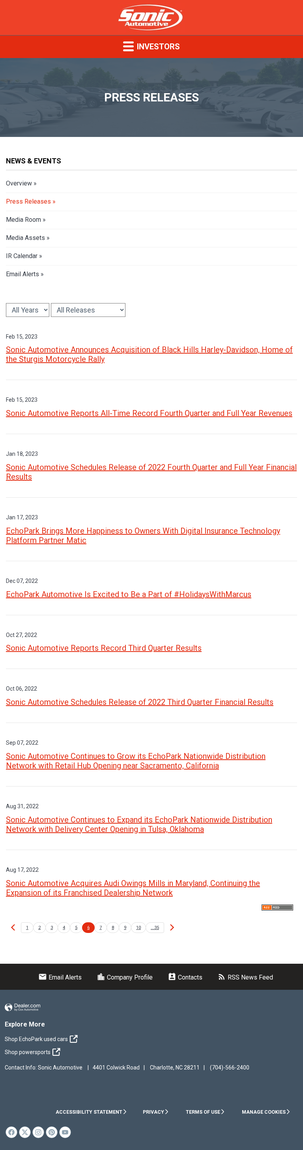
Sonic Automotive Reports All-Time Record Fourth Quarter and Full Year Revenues (149, 413)
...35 (155, 927)
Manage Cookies (264, 1112)
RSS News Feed (245, 977)
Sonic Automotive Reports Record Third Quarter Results (104, 648)
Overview (19, 183)
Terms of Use (203, 1112)
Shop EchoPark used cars (36, 1039)
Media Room (23, 219)
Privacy (153, 1112)
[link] (11, 1132)
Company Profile (125, 977)
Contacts (185, 977)
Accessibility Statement (89, 1112)
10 (138, 927)
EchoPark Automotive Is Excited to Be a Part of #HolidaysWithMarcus (128, 594)
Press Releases (28, 201)
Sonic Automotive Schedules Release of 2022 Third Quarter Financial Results (139, 702)
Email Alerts (22, 274)
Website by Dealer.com (22, 1008)
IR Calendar (21, 256)
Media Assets (25, 238)
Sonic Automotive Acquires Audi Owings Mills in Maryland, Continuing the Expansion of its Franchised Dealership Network (133, 887)
